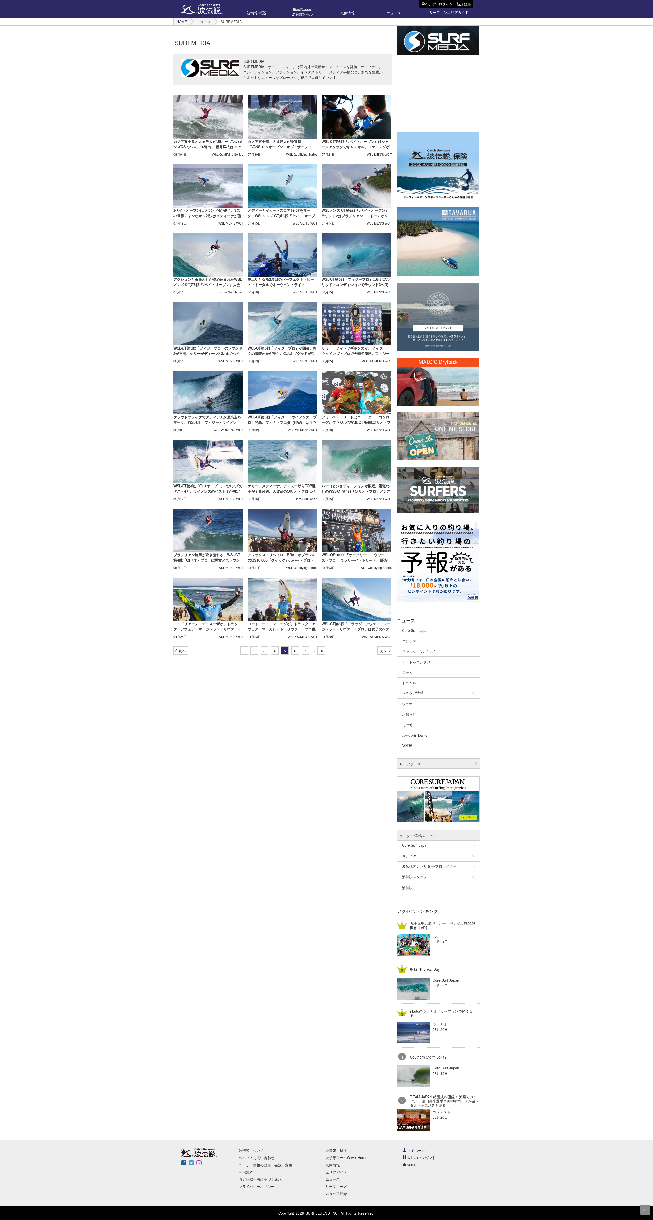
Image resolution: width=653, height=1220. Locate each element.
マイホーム (416, 1150)
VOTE (411, 1164)
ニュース (204, 21)
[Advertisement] (435, 94)
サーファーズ (336, 1186)
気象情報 (332, 1164)
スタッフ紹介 (336, 1193)
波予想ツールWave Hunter (347, 1157)
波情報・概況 (336, 1150)
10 (321, 650)
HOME (181, 21)
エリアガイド (336, 1172)
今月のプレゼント (421, 1157)
